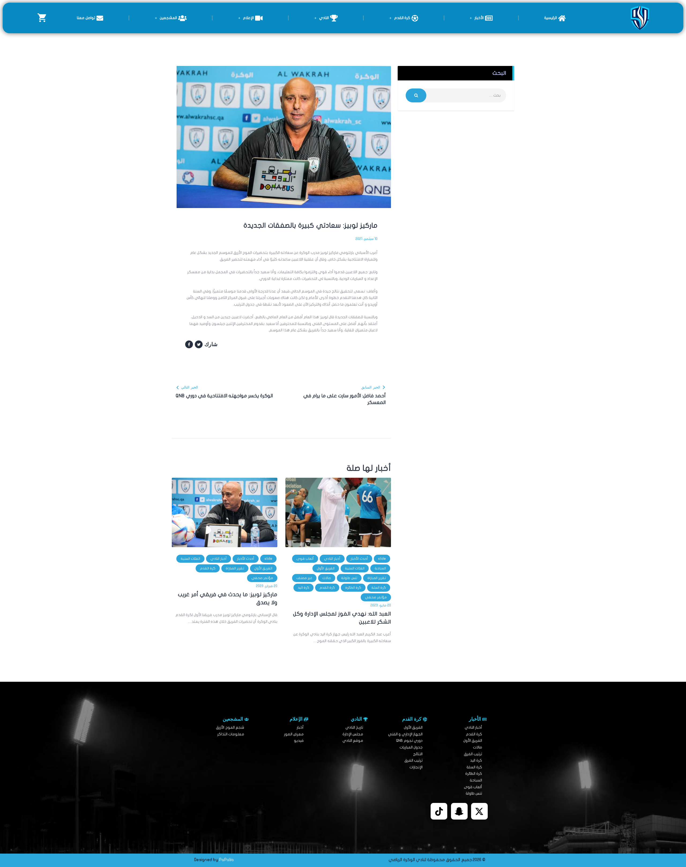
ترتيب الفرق (473, 754)
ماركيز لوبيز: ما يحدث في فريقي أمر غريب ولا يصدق (227, 598)
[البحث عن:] (456, 95)
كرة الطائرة (353, 588)
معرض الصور (294, 734)
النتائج (418, 754)
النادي (324, 18)
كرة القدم (402, 18)
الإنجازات (416, 767)
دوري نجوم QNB (409, 741)
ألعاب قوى (305, 559)
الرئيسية (550, 18)
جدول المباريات (411, 747)
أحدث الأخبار (359, 559)
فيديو (299, 741)
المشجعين (168, 18)
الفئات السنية (354, 568)
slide (382, 559)
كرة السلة (378, 588)
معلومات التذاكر (230, 734)
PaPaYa (226, 860)
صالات (326, 578)
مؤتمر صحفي (376, 597)
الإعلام (248, 18)
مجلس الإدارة (352, 734)
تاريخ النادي (354, 727)
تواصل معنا (86, 18)
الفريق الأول (326, 568)
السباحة (380, 568)
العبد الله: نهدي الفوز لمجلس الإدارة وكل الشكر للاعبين (342, 618)
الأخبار (479, 18)
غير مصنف (304, 578)
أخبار (300, 727)
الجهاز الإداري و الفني (405, 734)
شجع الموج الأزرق (230, 727)
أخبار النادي (332, 559)
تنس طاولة (349, 578)
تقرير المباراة (376, 578)
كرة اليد (303, 588)
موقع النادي (352, 741)
